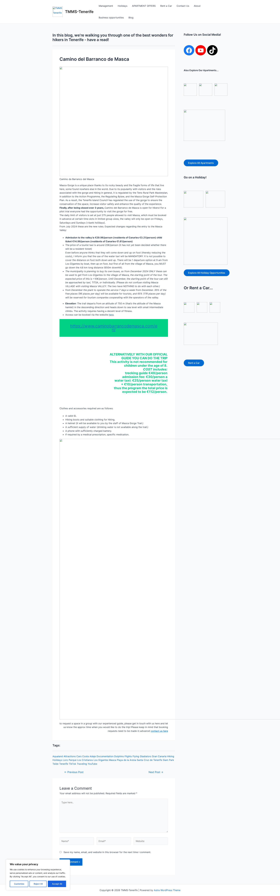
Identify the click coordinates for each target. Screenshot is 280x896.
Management (106, 5)
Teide (55, 763)
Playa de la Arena (126, 760)
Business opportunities (111, 17)
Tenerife (63, 763)
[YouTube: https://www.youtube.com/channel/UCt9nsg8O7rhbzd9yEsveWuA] (200, 50)
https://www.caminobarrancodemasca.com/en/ (113, 327)
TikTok (72, 763)
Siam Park (168, 760)
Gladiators (145, 756)
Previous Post (73, 772)
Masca (112, 760)
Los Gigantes (101, 760)
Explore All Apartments (201, 162)
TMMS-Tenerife (79, 11)
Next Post (156, 772)
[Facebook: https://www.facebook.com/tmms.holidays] (189, 50)
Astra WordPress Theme (167, 890)
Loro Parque (69, 760)
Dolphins (119, 756)
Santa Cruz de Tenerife (149, 760)
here (111, 314)
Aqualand (57, 756)
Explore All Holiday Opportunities (206, 272)
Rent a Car (166, 5)
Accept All (57, 884)
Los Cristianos (85, 760)
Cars (79, 756)
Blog (130, 17)
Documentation (105, 756)
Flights (128, 756)
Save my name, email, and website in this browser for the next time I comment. (107, 852)
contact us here (159, 730)
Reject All (38, 884)
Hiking (170, 756)
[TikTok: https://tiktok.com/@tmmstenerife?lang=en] (212, 50)
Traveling (82, 763)
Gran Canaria (159, 756)
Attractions (70, 756)
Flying (136, 756)
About (197, 5)
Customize (19, 884)
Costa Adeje (89, 756)
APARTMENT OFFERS (144, 5)
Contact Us (183, 5)
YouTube (92, 763)
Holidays (122, 5)
